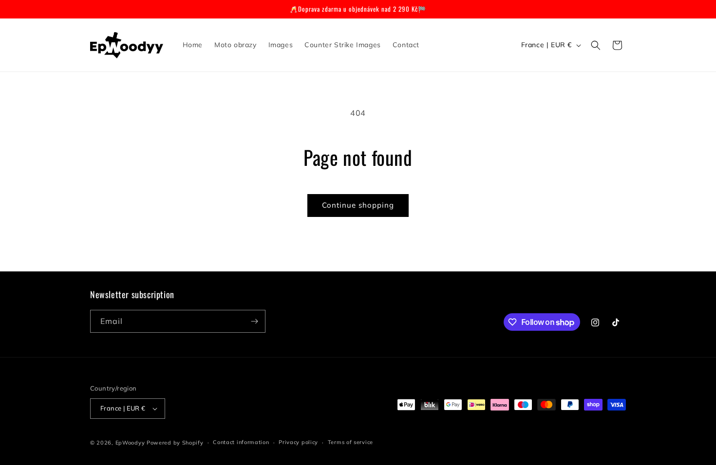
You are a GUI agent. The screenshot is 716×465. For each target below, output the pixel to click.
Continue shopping (358, 205)
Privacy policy (298, 442)
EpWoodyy (130, 442)
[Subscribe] (254, 321)
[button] (595, 45)
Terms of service (350, 442)
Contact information (241, 442)
